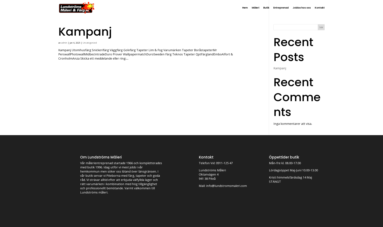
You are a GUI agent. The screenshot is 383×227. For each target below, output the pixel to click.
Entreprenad (281, 8)
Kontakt (320, 8)
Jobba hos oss (302, 8)
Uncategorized (90, 42)
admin (64, 42)
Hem (245, 8)
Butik (266, 8)
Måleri (255, 8)
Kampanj (85, 31)
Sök (321, 27)
